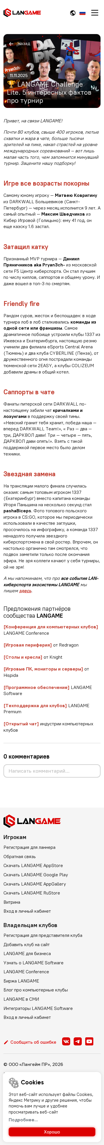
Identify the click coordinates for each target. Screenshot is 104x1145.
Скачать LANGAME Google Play (35, 874)
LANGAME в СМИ (21, 999)
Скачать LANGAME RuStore (31, 893)
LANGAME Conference (26, 971)
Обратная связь (19, 856)
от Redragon (41, 645)
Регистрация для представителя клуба (42, 935)
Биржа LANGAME (21, 981)
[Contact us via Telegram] (78, 1041)
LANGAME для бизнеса (27, 953)
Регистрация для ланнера (29, 847)
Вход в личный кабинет (27, 911)
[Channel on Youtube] (89, 1041)
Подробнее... (23, 1119)
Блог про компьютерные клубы (35, 990)
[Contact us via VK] (66, 1041)
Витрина (11, 902)
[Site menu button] (95, 12)
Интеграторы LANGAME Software (38, 1008)
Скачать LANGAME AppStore (33, 865)
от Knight (32, 657)
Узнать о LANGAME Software (33, 962)
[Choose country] (73, 13)
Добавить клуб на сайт (26, 944)
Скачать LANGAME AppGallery (34, 884)
